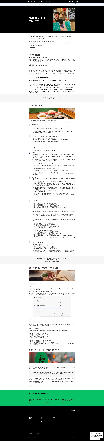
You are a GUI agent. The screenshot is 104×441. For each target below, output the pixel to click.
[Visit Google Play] (31, 434)
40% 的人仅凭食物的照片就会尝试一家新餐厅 (53, 184)
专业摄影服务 (60, 188)
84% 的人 (34, 184)
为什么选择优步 (33, 1)
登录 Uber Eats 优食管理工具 (50, 379)
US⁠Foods (34, 70)
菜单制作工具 (57, 237)
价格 (49, 1)
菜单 (34, 84)
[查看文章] (29, 396)
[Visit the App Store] (36, 434)
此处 (101, 435)
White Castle (30, 80)
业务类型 (42, 1)
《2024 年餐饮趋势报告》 (53, 59)
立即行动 (76, 1)
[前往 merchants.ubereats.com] (28, 1)
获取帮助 (70, 1)
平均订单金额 (71, 283)
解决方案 (38, 1)
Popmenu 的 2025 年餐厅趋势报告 (67, 250)
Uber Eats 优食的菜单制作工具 (37, 187)
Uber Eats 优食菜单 (36, 88)
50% (47, 60)
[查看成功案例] (61, 396)
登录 (73, 1)
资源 (46, 1)
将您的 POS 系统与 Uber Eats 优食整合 (48, 381)
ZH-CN (66, 1)
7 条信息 (59, 131)
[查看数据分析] (45, 396)
